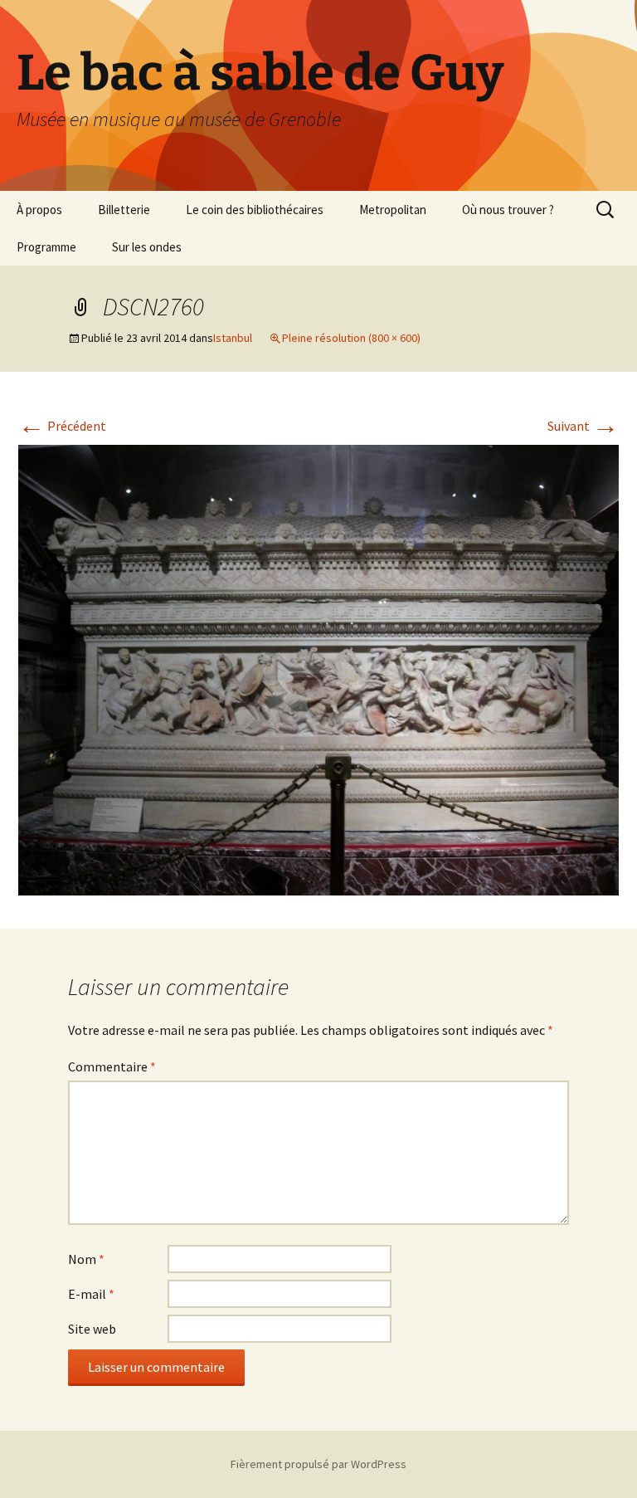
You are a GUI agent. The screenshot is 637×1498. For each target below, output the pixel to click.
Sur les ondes (147, 247)
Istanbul (232, 337)
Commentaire (112, 1066)
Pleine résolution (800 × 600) (351, 337)
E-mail (91, 1294)
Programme (46, 247)
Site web (92, 1328)
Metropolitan (392, 209)
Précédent (62, 425)
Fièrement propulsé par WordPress (318, 1464)
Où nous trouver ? (508, 209)
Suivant (583, 425)
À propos (39, 209)
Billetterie (124, 209)
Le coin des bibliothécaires (254, 209)
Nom (86, 1259)
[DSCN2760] (318, 668)
